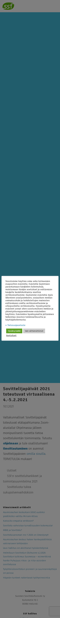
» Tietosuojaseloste (15, 325)
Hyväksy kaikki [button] (14, 331)
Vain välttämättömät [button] (34, 331)
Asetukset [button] (11, 335)
